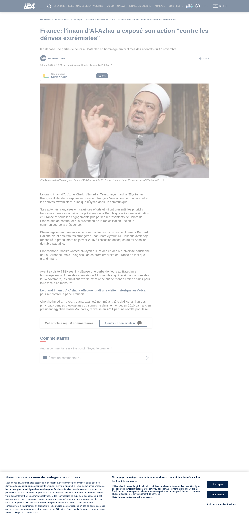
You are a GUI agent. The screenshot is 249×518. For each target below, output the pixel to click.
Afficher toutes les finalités (221, 504)
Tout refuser (217, 494)
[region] (124, 495)
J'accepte (218, 484)
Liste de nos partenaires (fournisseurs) (132, 497)
